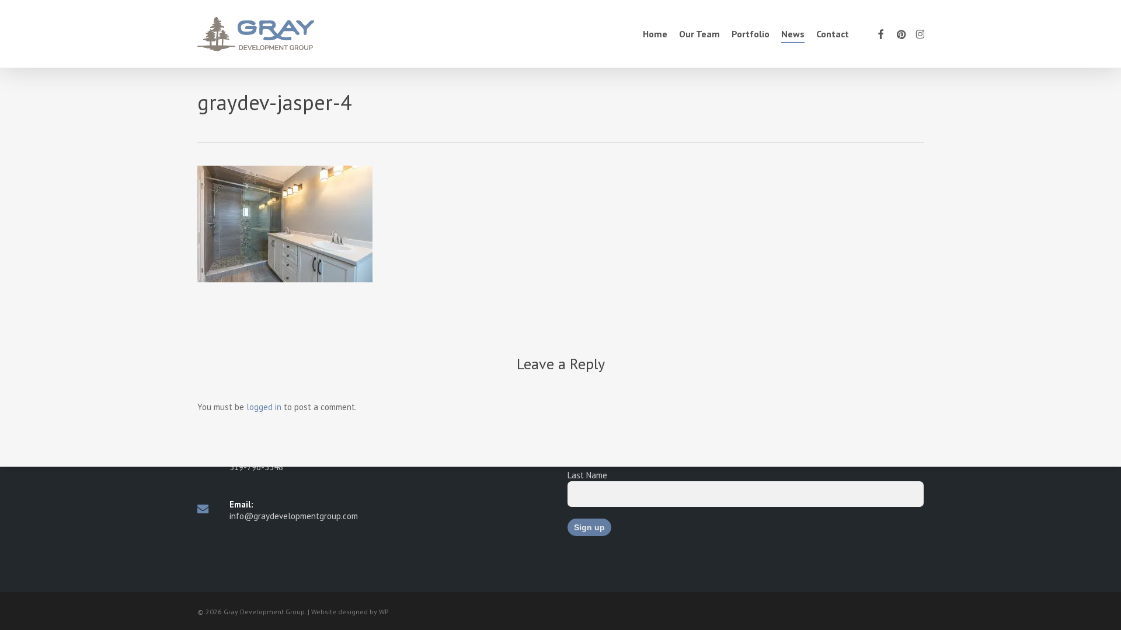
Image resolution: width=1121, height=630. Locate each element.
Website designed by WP (350, 611)
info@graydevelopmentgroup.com (293, 516)
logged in (263, 406)
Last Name (587, 475)
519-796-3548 (256, 467)
